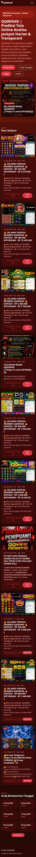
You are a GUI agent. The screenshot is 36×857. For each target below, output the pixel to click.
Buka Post (27, 195)
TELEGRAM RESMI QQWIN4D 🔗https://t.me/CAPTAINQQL (17, 368)
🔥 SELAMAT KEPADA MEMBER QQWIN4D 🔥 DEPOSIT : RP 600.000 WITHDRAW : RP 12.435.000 (18, 236)
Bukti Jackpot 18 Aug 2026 (13, 328)
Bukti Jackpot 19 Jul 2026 (13, 781)
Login (6, 73)
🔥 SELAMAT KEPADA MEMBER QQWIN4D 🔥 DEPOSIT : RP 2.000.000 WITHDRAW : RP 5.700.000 (17, 302)
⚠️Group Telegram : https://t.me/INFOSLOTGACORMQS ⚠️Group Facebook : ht (17, 759)
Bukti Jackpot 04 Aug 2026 (13, 585)
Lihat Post (8, 67)
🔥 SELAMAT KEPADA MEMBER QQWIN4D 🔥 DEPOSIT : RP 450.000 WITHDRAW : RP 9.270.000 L (17, 168)
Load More (18, 835)
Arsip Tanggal (25, 67)
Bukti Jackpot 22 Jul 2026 (13, 719)
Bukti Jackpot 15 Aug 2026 (13, 384)
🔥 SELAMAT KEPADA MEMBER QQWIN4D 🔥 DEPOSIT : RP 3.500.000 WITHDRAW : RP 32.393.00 (17, 493)
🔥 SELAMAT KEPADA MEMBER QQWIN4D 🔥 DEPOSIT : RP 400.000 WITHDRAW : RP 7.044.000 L (17, 426)
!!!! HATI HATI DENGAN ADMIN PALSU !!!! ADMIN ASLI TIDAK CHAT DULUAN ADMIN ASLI (17, 559)
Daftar (18, 73)
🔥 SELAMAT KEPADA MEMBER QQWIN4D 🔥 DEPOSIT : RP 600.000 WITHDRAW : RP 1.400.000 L (17, 693)
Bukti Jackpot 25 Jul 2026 (13, 653)
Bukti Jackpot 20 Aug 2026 (13, 262)
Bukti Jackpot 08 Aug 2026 (13, 519)
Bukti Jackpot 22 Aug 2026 (13, 195)
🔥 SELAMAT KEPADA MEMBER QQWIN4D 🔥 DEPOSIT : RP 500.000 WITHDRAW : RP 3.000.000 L (17, 627)
